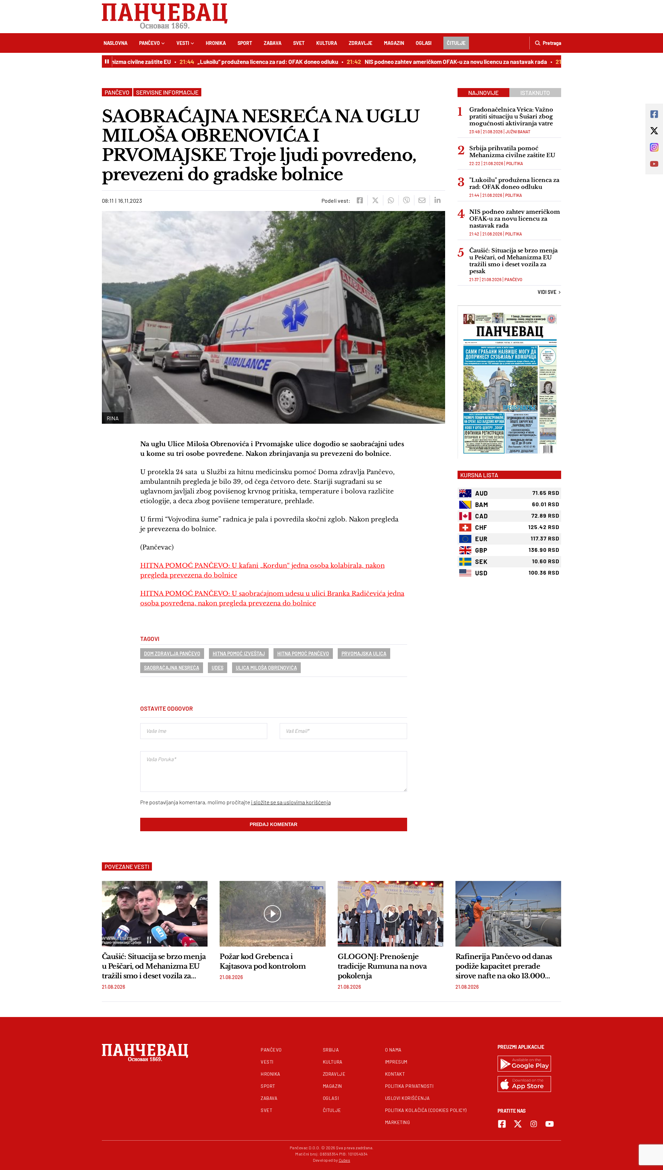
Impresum (396, 1062)
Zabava (272, 43)
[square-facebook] (502, 1124)
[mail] (422, 200)
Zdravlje (360, 43)
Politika (514, 163)
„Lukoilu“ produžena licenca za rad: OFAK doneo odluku (251, 61)
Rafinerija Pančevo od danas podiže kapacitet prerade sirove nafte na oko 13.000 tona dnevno (503, 966)
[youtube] (549, 1124)
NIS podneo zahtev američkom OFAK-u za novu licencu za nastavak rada (439, 61)
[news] (155, 914)
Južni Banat (518, 131)
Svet (299, 43)
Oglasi (424, 43)
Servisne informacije (167, 92)
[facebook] (359, 200)
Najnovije (483, 92)
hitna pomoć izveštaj (239, 653)
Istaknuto (535, 92)
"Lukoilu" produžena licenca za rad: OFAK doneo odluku (514, 183)
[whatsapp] (390, 200)
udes (217, 668)
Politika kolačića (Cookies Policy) (426, 1110)
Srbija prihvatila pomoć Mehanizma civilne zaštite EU (512, 152)
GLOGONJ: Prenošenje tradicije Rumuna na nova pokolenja (382, 966)
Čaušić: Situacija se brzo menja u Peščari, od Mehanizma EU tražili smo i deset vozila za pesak (513, 261)
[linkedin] (437, 200)
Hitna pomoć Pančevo (303, 653)
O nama (393, 1050)
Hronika (216, 43)
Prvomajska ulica (364, 653)
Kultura (326, 43)
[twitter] (375, 200)
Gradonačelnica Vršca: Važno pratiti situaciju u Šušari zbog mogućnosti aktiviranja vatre (511, 116)
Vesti (182, 43)
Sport (245, 43)
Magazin (394, 43)
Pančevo (149, 43)
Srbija (331, 1050)
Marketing (397, 1122)
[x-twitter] (517, 1124)
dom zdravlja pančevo (172, 653)
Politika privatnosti (409, 1086)
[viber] (406, 200)
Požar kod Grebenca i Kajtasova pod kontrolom (263, 961)
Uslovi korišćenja (407, 1098)
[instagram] (533, 1124)
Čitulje (456, 43)
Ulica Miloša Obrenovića (266, 668)
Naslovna (115, 43)
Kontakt (395, 1074)
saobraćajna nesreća (171, 668)
